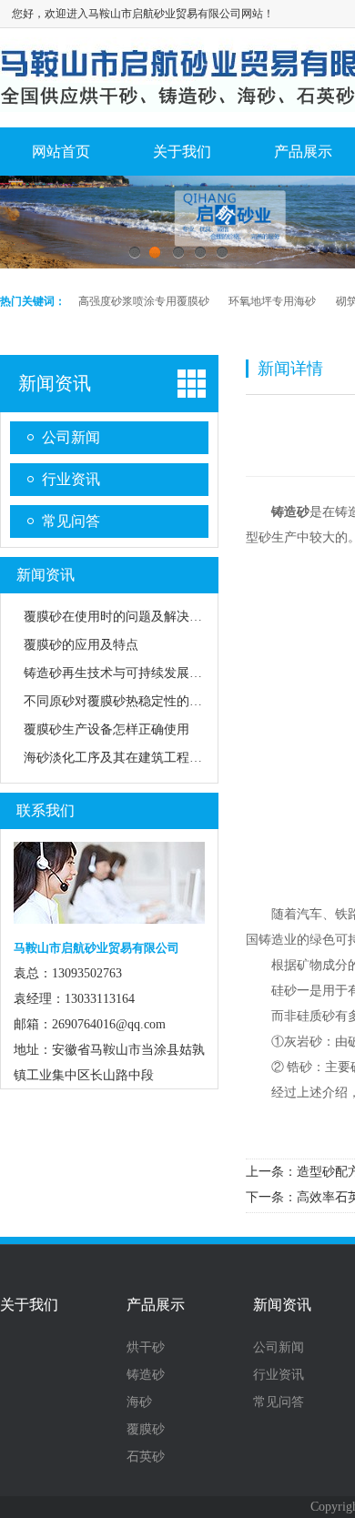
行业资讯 (71, 479)
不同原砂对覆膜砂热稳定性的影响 (119, 701)
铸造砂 (146, 1375)
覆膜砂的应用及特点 (81, 645)
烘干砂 (146, 1347)
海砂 (139, 1402)
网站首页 (61, 151)
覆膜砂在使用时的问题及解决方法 (119, 616)
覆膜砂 (146, 1429)
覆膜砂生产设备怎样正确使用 (106, 729)
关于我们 (182, 151)
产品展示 (156, 1305)
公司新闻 (71, 437)
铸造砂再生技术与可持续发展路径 (119, 673)
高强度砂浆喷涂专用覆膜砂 (143, 301)
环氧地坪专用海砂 (272, 301)
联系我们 (45, 810)
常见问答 (71, 521)
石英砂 (146, 1457)
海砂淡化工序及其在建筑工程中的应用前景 (145, 757)
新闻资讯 (54, 383)
